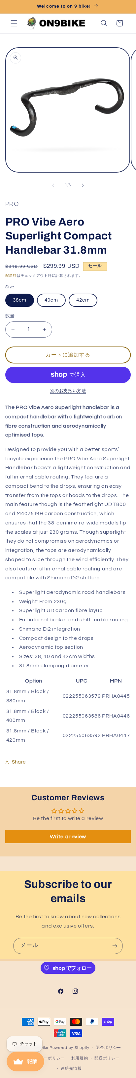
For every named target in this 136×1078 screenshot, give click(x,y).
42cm (83, 300)
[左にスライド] (53, 185)
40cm (51, 300)
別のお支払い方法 (68, 391)
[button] (13, 23)
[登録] (114, 946)
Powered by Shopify (69, 1048)
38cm (19, 300)
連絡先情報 (71, 1068)
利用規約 (79, 1058)
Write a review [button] (68, 836)
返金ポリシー (108, 1048)
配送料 (11, 275)
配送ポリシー (106, 1058)
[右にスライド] (83, 185)
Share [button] (19, 762)
